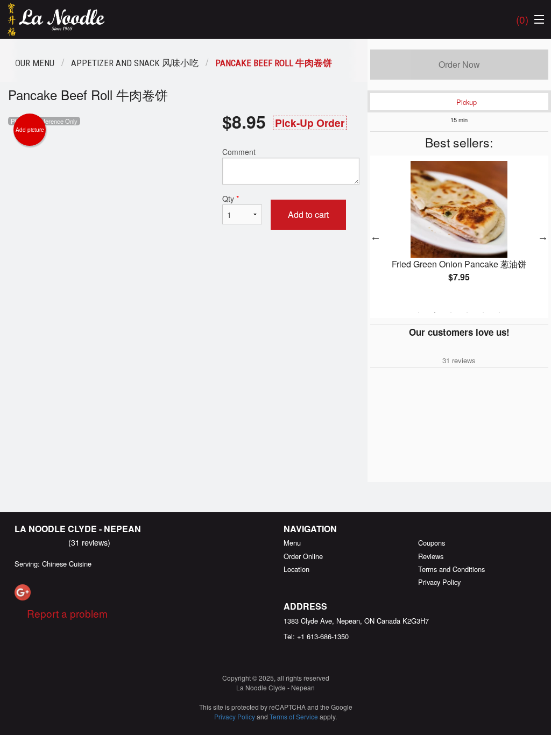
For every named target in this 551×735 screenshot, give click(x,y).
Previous (375, 236)
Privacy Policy (439, 582)
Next (543, 236)
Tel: (316, 636)
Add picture (30, 129)
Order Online (303, 556)
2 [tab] (434, 312)
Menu (292, 543)
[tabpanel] (459, 230)
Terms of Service (294, 716)
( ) (522, 19)
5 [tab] (483, 312)
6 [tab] (499, 312)
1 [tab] (418, 312)
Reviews (430, 556)
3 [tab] (451, 312)
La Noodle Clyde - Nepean (78, 528)
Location (296, 569)
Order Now (459, 64)
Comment (239, 151)
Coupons (431, 543)
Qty (230, 198)
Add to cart (308, 214)
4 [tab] (467, 312)
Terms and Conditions (451, 569)
